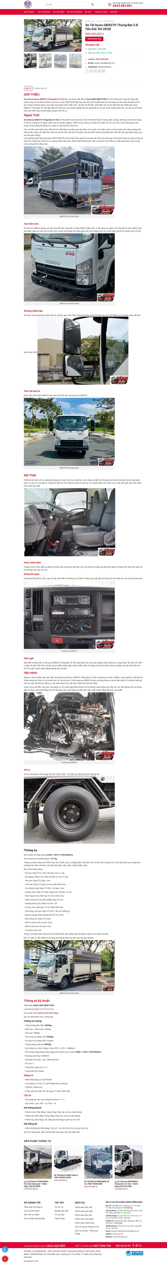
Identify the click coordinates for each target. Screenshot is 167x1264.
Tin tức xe (59, 1207)
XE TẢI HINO (58, 12)
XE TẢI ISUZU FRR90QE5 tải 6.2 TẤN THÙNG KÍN (96, 1182)
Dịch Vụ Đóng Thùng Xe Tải (87, 1227)
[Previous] (28, 35)
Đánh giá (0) (41, 88)
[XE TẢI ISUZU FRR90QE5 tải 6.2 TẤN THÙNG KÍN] (98, 1162)
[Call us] (140, 1245)
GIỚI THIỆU (29, 12)
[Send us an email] (137, 1245)
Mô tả (28, 88)
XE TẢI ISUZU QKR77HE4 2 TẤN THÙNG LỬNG (66, 1176)
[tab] (28, 88)
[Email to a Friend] (95, 71)
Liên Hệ (113, 12)
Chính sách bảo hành (84, 1211)
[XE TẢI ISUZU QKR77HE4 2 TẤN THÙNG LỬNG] (68, 1158)
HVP (36, 1261)
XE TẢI (88, 12)
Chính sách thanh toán (84, 1223)
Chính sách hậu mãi (83, 1215)
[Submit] (93, 4)
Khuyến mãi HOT (62, 1211)
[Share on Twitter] (91, 71)
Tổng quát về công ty (33, 1207)
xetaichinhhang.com (120, 1237)
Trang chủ (89, 21)
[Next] (78, 35)
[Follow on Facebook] (133, 1245)
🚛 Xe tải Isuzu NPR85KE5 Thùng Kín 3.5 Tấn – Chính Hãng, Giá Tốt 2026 (126, 1183)
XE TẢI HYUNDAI (74, 12)
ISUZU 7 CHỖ (101, 12)
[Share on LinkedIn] (104, 71)
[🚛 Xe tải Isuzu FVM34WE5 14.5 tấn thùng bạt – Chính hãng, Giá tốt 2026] (38, 1162)
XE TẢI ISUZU (44, 12)
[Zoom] (27, 49)
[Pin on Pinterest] (99, 71)
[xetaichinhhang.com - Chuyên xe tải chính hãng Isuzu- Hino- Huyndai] (32, 4)
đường (128, 1213)
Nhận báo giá (94, 39)
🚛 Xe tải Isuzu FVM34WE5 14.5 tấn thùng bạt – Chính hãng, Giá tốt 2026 (36, 1183)
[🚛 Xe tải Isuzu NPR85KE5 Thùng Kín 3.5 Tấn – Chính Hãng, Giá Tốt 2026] (129, 1162)
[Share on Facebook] (87, 71)
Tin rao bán (59, 1214)
